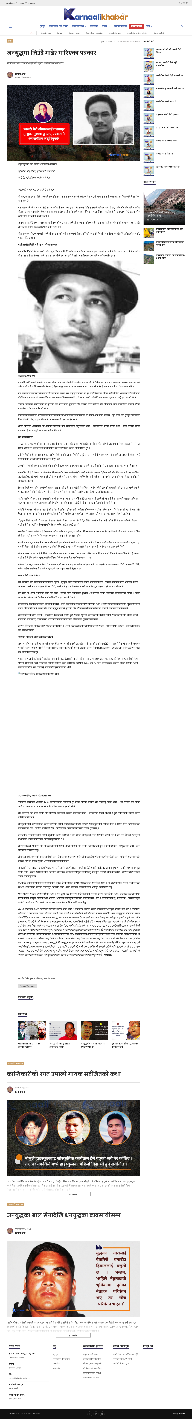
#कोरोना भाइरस (74, 33)
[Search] (182, 26)
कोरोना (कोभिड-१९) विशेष (93, 1364)
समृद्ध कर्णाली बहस (90, 1354)
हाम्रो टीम (185, 2)
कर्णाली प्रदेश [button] (78, 26)
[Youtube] (102, 1413)
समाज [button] (105, 26)
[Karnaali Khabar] (96, 14)
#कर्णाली (60, 33)
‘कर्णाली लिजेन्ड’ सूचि (121, 1364)
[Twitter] (96, 1413)
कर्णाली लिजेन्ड (120, 26)
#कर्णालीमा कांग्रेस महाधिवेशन (137, 33)
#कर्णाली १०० (46, 33)
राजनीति (94, 26)
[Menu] (10, 26)
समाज (110, 41)
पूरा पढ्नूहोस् (73, 1194)
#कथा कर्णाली (159, 33)
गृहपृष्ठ (42, 26)
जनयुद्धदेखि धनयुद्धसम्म (92, 1359)
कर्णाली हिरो (136, 26)
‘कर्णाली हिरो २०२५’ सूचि (122, 1359)
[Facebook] (89, 1413)
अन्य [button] (148, 26)
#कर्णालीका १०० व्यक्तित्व (94, 33)
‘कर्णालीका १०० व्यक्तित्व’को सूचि (125, 1354)
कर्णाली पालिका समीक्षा (92, 1373)
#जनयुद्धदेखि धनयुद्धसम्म (27, 986)
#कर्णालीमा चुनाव (115, 33)
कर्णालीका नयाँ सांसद (58, 26)
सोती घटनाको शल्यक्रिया (92, 1368)
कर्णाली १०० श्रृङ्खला (91, 1378)
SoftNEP (182, 1413)
